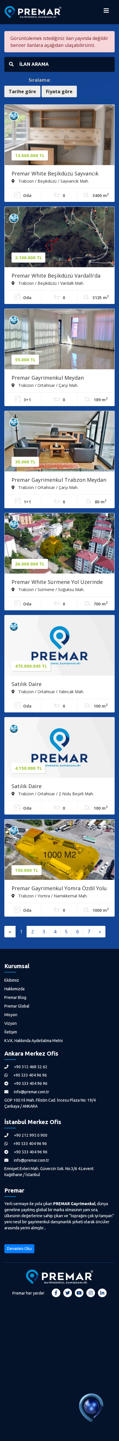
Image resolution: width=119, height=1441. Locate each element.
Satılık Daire (27, 684)
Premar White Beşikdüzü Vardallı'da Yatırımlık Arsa (56, 276)
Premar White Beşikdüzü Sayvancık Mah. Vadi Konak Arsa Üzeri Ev (55, 174)
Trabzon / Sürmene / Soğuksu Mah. (50, 589)
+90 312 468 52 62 (30, 1066)
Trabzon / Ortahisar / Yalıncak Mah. (50, 691)
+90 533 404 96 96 (29, 1075)
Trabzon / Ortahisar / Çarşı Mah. (47, 385)
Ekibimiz (11, 980)
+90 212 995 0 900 (30, 1135)
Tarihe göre (22, 91)
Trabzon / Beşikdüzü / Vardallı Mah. (50, 283)
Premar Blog (15, 997)
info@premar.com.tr (31, 1092)
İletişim (10, 1032)
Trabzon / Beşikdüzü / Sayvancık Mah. (53, 181)
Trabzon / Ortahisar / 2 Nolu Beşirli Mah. (55, 793)
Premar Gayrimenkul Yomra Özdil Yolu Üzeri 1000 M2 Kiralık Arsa (59, 889)
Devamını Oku (19, 1248)
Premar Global (16, 1006)
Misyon (10, 1014)
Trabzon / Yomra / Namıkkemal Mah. (52, 895)
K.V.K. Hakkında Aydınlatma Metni (33, 1040)
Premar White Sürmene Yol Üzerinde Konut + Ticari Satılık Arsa (57, 582)
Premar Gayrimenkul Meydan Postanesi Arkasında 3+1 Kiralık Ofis (56, 378)
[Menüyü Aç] (106, 12)
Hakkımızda (14, 989)
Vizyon (10, 1023)
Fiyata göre (59, 91)
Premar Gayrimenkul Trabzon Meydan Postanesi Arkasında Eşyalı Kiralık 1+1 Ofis (59, 480)
